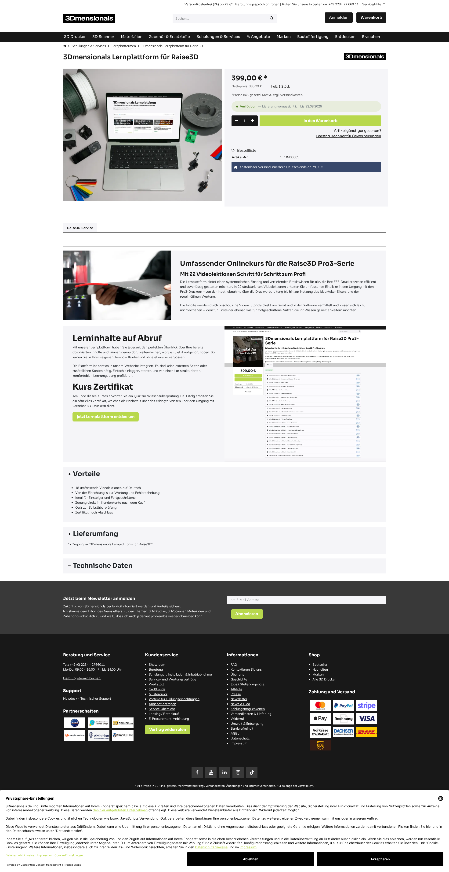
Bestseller (319, 664)
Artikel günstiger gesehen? (357, 130)
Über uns (237, 674)
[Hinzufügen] (252, 120)
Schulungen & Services (89, 46)
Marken (318, 674)
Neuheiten (320, 669)
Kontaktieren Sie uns (246, 669)
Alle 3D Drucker (324, 679)
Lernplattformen (124, 46)
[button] (320, 120)
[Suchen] (271, 18)
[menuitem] (313, 36)
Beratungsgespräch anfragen (257, 4)
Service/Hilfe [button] (372, 4)
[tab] (224, 474)
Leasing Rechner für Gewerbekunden (348, 136)
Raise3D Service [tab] (80, 228)
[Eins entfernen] (237, 120)
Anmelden (338, 17)
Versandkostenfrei (198, 4)
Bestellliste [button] (246, 150)
